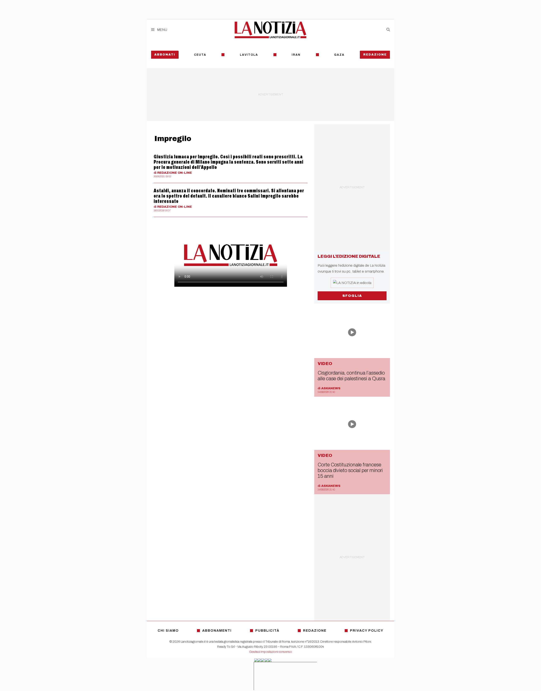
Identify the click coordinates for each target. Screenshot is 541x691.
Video (325, 363)
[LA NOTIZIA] (270, 29)
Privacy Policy (366, 630)
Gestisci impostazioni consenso (270, 651)
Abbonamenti (217, 630)
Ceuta (200, 54)
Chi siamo (168, 630)
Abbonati (164, 54)
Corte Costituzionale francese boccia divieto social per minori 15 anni (350, 470)
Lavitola (249, 54)
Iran (296, 54)
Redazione (375, 54)
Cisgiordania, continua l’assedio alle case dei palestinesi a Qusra (351, 375)
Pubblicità (267, 630)
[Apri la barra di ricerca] (388, 29)
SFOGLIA (352, 295)
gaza (339, 54)
